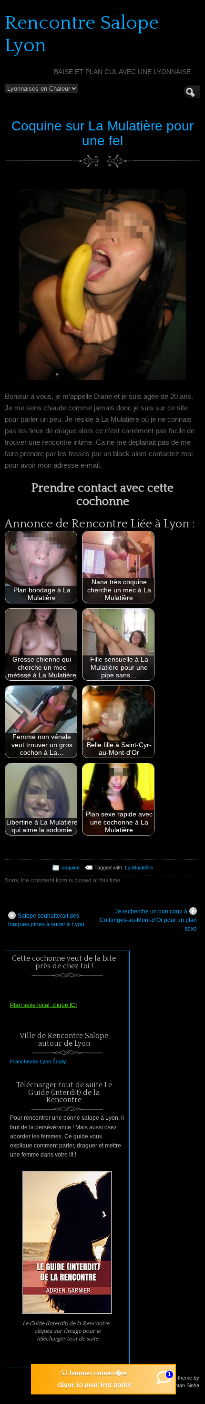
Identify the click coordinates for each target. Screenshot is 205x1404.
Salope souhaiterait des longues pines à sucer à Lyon (46, 920)
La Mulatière (139, 867)
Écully (59, 1061)
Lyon (45, 1061)
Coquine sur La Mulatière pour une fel (102, 133)
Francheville (24, 1061)
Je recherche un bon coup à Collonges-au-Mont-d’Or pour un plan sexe (148, 920)
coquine (71, 867)
